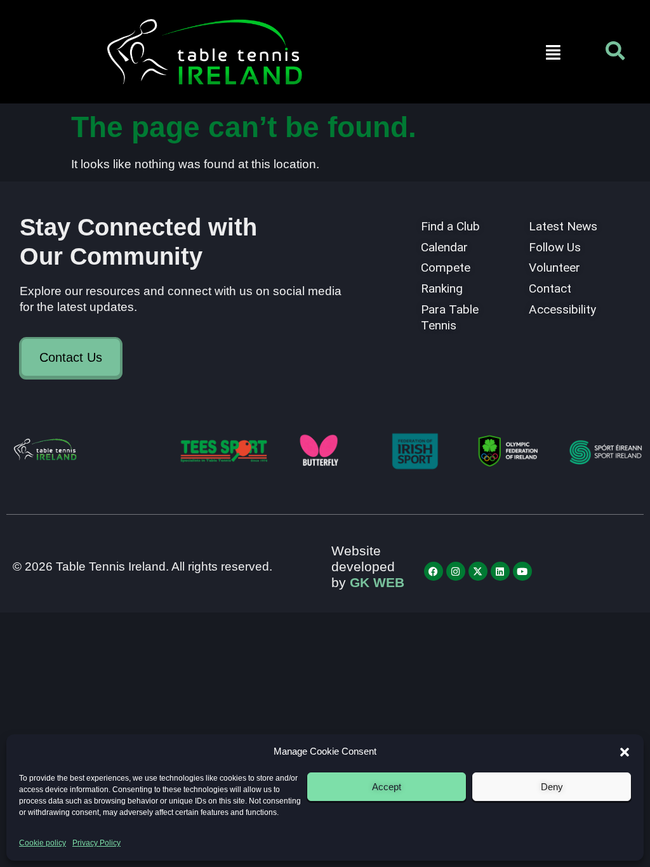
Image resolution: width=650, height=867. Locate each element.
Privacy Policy (96, 842)
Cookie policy (42, 842)
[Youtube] (522, 571)
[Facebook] (433, 571)
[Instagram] (455, 571)
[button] (624, 752)
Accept (386, 786)
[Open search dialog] (615, 54)
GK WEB (377, 582)
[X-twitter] (478, 571)
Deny (552, 786)
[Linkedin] (500, 571)
